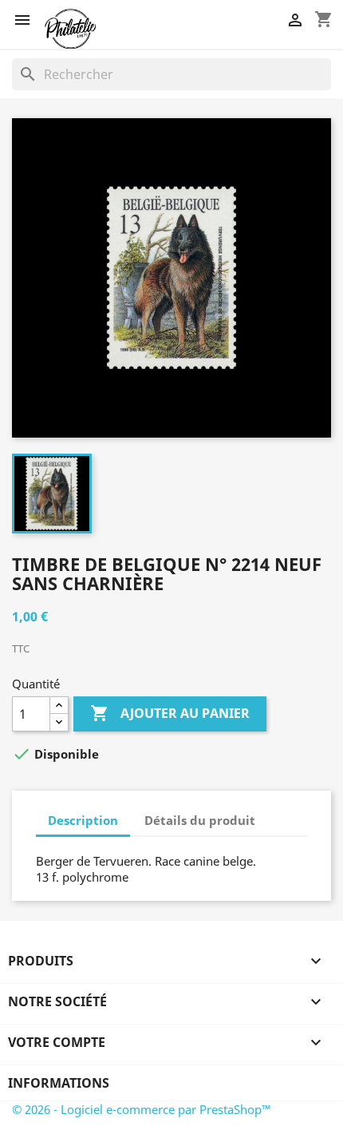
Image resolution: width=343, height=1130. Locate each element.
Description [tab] (83, 820)
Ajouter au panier (170, 713)
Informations (58, 1083)
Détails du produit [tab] (199, 820)
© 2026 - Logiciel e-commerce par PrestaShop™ (141, 1109)
